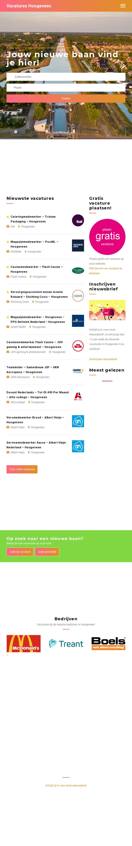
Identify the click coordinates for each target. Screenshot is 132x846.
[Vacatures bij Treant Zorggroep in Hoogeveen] (66, 643)
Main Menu (122, 5)
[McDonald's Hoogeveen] (24, 644)
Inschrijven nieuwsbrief (103, 359)
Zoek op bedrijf (47, 551)
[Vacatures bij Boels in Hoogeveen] (108, 644)
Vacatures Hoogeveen (29, 5)
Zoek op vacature (19, 551)
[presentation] (7, 654)
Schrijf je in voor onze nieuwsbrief (66, 785)
